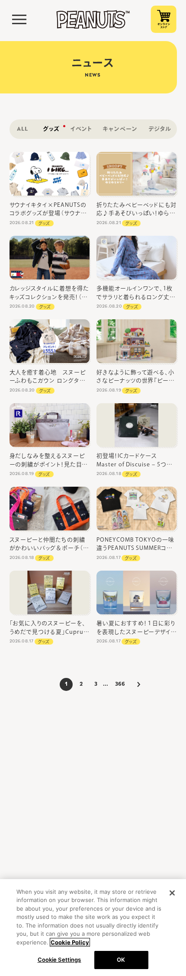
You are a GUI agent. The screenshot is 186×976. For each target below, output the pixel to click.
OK (121, 959)
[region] (93, 927)
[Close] (172, 892)
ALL (22, 129)
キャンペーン (120, 129)
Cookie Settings (59, 959)
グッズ (44, 223)
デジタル (159, 129)
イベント (81, 129)
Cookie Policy (70, 942)
